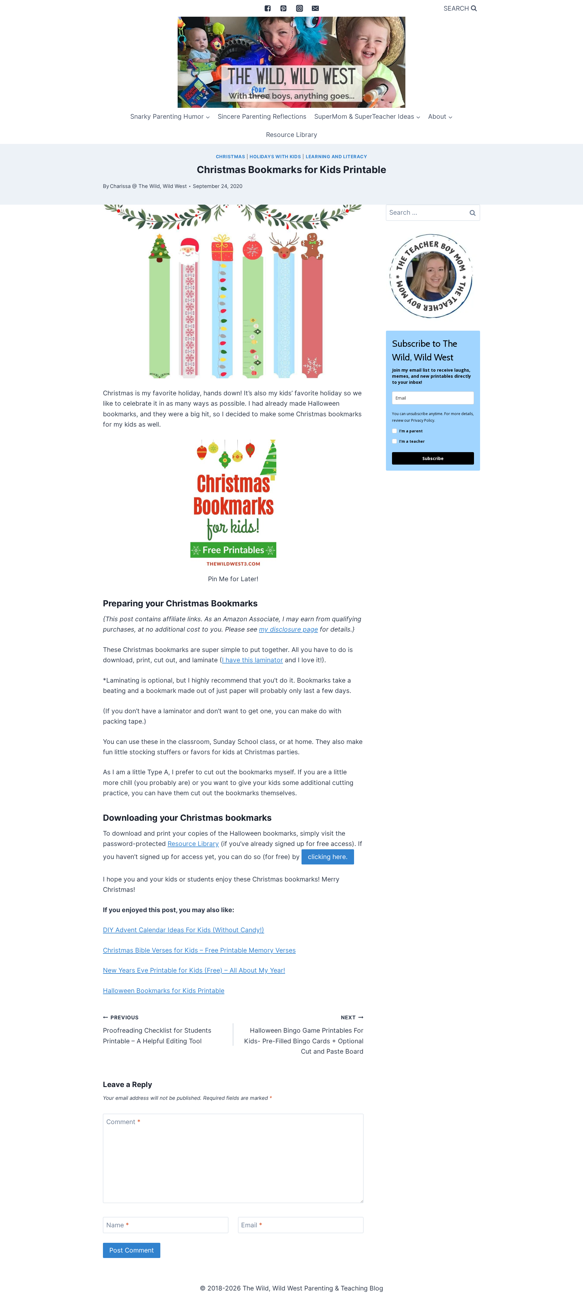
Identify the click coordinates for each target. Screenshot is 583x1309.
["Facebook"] (267, 8)
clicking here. (328, 857)
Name (117, 1225)
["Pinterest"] (284, 8)
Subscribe (433, 458)
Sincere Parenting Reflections (262, 116)
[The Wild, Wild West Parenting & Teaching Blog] (291, 62)
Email (251, 1225)
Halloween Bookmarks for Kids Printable (163, 990)
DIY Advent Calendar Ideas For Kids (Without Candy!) (183, 930)
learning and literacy (336, 156)
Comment (123, 1122)
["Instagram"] (299, 8)
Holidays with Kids (275, 156)
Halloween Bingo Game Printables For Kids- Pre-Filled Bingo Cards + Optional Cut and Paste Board (303, 1034)
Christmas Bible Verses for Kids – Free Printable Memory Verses (199, 950)
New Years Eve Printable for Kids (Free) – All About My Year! (194, 970)
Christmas (230, 156)
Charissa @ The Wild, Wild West (148, 186)
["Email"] (315, 8)
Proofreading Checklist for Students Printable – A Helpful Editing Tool (157, 1029)
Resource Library (291, 134)
